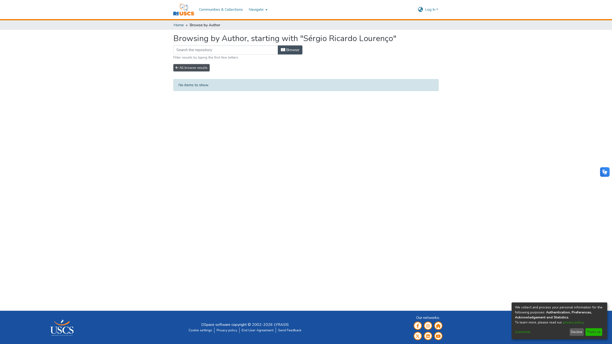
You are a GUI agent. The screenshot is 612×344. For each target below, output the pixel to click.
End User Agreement (257, 330)
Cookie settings (200, 330)
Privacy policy (227, 330)
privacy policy (573, 322)
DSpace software (215, 324)
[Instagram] (428, 326)
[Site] (438, 326)
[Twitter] (418, 336)
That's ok (594, 332)
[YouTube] (438, 336)
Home (179, 25)
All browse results (193, 67)
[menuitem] (258, 9)
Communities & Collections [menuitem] (221, 9)
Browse (292, 50)
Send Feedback (289, 330)
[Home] (183, 10)
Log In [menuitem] (430, 9)
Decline (576, 332)
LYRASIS (281, 324)
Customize (522, 332)
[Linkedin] (428, 336)
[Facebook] (418, 326)
